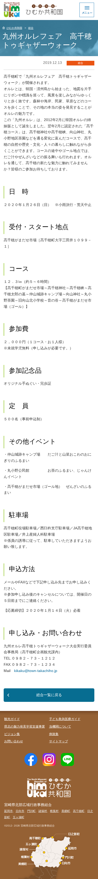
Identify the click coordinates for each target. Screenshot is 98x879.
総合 (30, 27)
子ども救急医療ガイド (64, 719)
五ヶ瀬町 (18, 817)
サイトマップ (58, 741)
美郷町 (65, 811)
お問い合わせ (13, 741)
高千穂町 (78, 811)
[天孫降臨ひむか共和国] (32, 9)
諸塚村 (42, 811)
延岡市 (8, 811)
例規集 (54, 734)
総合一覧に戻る (49, 695)
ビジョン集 (12, 734)
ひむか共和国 (14, 27)
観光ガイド (12, 719)
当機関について (60, 726)
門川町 (31, 811)
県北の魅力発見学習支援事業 (24, 726)
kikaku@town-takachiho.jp (35, 671)
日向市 (20, 811)
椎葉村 (54, 811)
